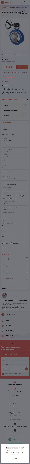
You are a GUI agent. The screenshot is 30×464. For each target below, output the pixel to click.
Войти (16, 458)
